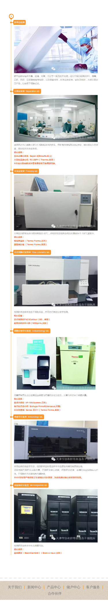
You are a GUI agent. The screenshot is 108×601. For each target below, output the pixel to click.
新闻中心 (34, 587)
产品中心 (54, 587)
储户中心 (73, 587)
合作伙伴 (55, 593)
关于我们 (15, 587)
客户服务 (93, 587)
